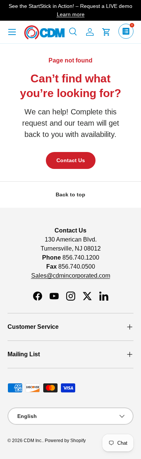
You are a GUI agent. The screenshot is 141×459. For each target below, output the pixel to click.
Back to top (70, 195)
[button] (106, 32)
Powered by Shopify (65, 440)
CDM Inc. (33, 440)
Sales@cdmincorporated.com (70, 275)
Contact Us (70, 160)
